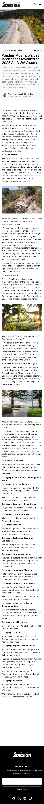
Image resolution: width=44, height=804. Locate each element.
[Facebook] (13, 798)
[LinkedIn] (24, 798)
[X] (19, 798)
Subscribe (22, 789)
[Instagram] (30, 798)
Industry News (16, 50)
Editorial (5, 50)
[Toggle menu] (39, 4)
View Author (32, 96)
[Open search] (35, 4)
